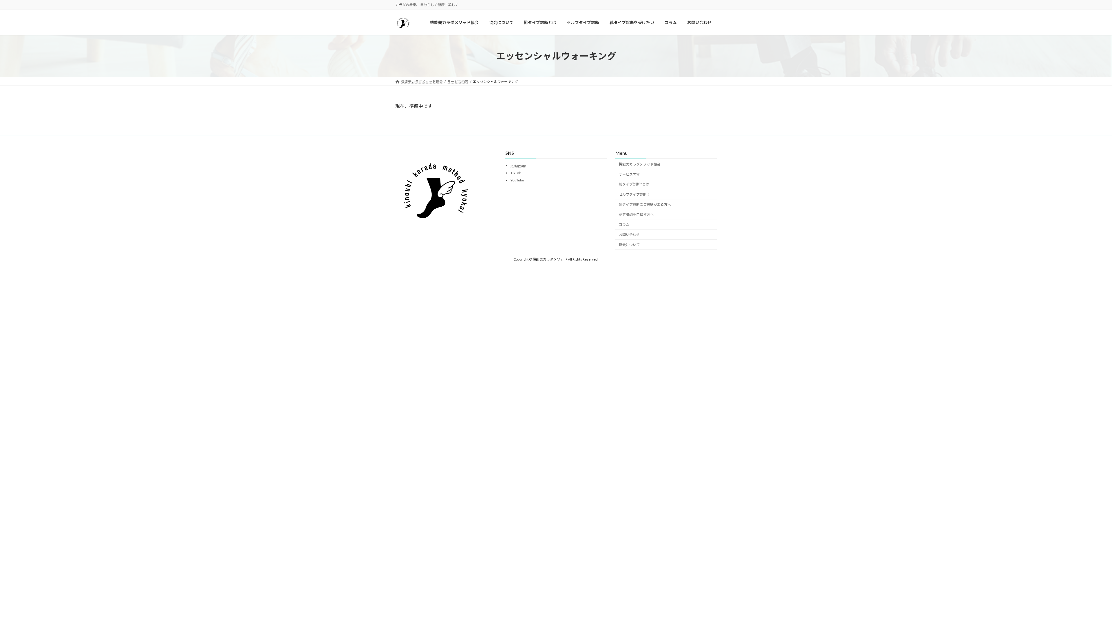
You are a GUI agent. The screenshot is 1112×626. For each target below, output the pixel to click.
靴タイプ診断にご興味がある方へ (645, 204)
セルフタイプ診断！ (634, 194)
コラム (624, 224)
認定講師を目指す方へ (636, 214)
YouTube (517, 180)
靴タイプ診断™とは (634, 184)
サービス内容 (629, 174)
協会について (629, 245)
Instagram (518, 165)
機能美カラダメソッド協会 (640, 164)
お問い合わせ (629, 234)
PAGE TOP (1083, 601)
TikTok (516, 173)
